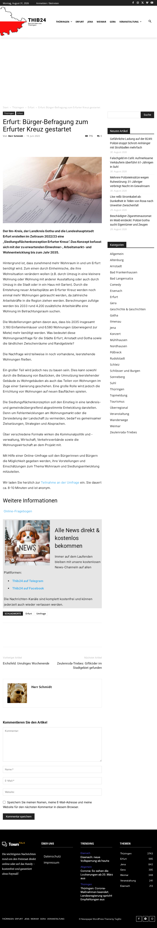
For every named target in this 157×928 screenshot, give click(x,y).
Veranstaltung (119, 414)
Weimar (115, 426)
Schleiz (115, 364)
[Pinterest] (26, 145)
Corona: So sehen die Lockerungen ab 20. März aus (97, 875)
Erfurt (31, 107)
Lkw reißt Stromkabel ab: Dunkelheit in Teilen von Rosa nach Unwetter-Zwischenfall (131, 201)
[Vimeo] (147, 3)
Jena (113, 328)
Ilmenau (115, 321)
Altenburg (117, 260)
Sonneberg (117, 377)
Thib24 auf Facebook (28, 588)
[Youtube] (151, 3)
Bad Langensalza (121, 278)
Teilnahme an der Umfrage (60, 482)
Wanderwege (119, 420)
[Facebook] (133, 3)
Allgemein (117, 254)
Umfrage (41, 613)
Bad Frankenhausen (123, 272)
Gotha (114, 315)
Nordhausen (118, 346)
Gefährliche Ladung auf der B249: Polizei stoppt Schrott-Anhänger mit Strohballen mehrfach (131, 143)
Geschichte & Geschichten (128, 309)
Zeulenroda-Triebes (123, 432)
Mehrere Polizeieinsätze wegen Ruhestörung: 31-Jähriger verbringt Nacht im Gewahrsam (130, 182)
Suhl (113, 383)
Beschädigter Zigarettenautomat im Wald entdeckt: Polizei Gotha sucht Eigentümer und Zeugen (130, 220)
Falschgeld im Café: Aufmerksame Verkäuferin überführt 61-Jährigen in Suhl (131, 162)
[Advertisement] (78, 71)
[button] (150, 21)
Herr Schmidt (15, 135)
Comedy (115, 285)
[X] (142, 3)
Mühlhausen (118, 340)
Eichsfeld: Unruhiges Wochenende (26, 663)
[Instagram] (138, 3)
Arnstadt (116, 266)
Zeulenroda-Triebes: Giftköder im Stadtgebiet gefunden (79, 666)
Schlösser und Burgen (125, 371)
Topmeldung (118, 395)
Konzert (115, 334)
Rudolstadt (117, 358)
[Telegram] (145, 919)
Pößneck (115, 352)
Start (5, 107)
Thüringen (18, 107)
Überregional (119, 408)
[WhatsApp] (35, 145)
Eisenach (116, 291)
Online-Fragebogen (17, 511)
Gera (113, 303)
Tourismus (117, 401)
